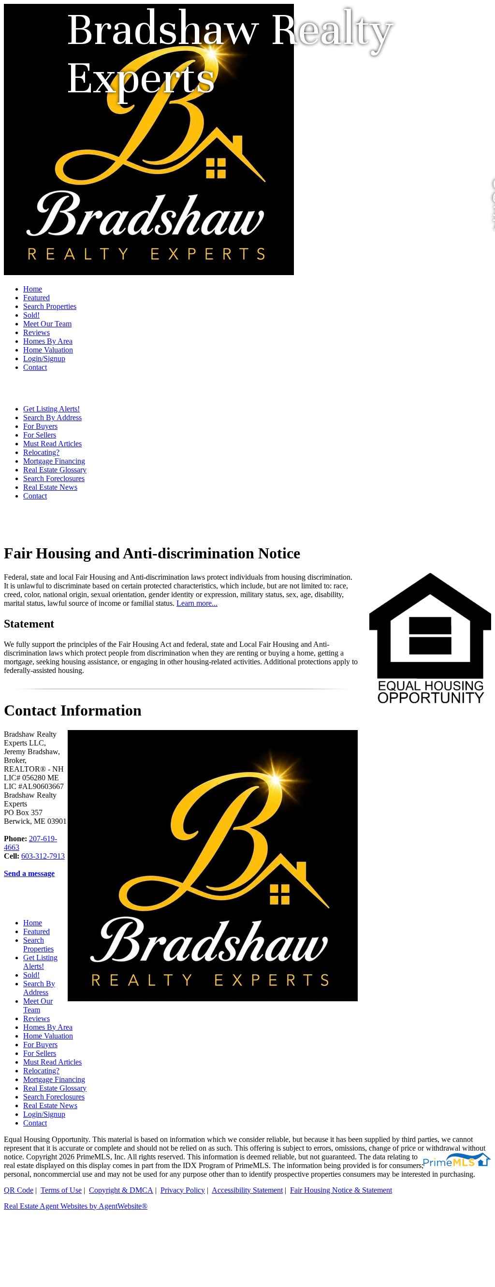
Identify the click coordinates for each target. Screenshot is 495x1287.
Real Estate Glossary (55, 470)
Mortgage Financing (54, 461)
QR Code (18, 1190)
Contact (35, 367)
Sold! (31, 315)
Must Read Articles (52, 443)
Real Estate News (50, 487)
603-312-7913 (43, 856)
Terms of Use (61, 1190)
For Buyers (40, 426)
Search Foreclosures (54, 478)
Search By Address (52, 417)
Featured (36, 297)
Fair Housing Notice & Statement (341, 1190)
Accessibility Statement (247, 1190)
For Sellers (39, 435)
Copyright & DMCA (121, 1190)
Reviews (36, 332)
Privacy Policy (182, 1190)
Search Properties (49, 306)
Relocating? (41, 452)
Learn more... (197, 603)
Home (32, 289)
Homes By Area (48, 341)
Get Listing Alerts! (51, 409)
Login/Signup (44, 358)
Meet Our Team (47, 324)
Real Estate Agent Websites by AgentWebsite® (75, 1206)
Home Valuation (48, 350)
